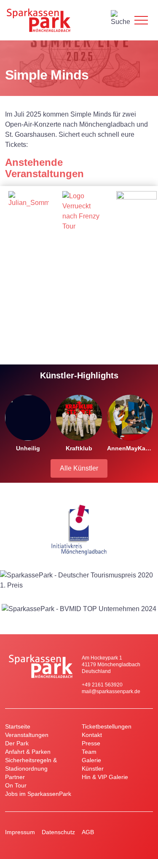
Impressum (20, 832)
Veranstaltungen (26, 734)
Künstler (93, 768)
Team (89, 751)
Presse (91, 743)
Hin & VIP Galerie (105, 777)
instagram (129, 832)
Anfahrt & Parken (28, 751)
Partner (15, 777)
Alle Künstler (79, 468)
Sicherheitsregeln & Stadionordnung (31, 764)
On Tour (16, 785)
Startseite (17, 726)
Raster (134, 174)
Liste (148, 174)
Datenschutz (58, 832)
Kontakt (92, 734)
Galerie (91, 760)
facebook (146, 832)
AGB (88, 832)
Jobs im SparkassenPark (38, 793)
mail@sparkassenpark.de (111, 691)
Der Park (17, 743)
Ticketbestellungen (106, 726)
